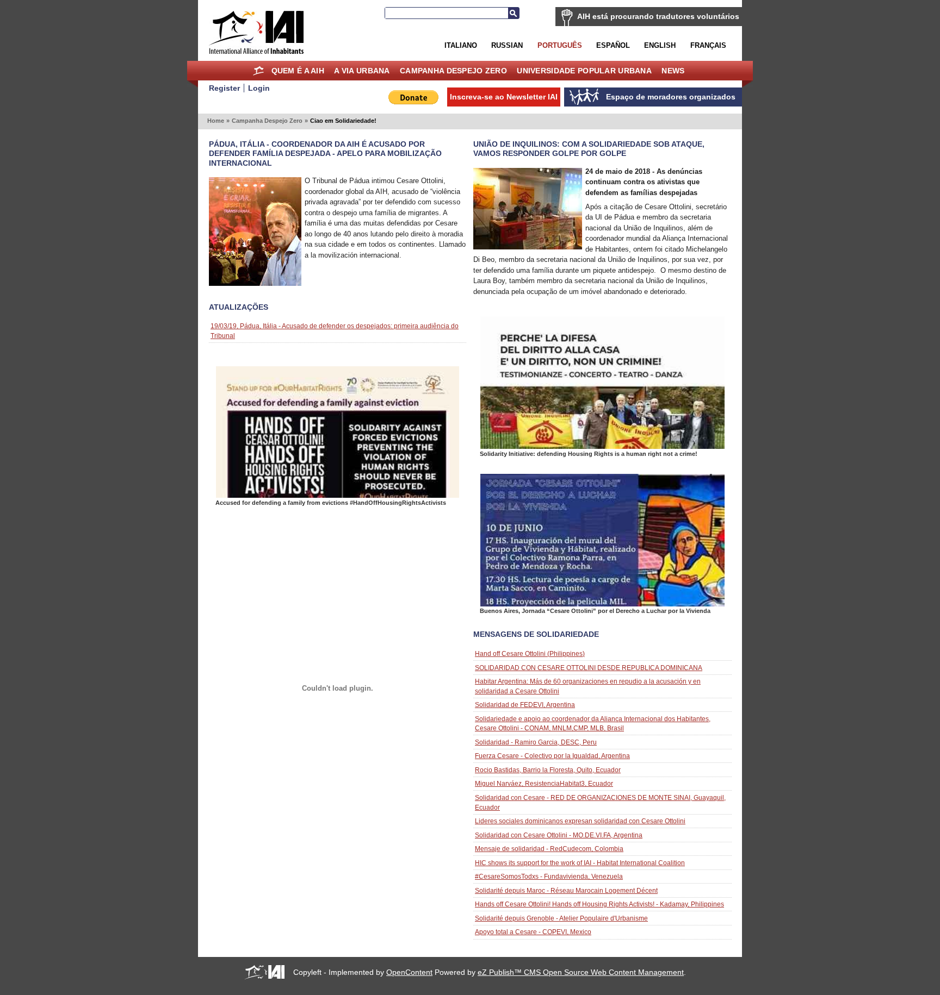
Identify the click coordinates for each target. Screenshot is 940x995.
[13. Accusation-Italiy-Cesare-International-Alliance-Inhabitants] (337, 495)
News (672, 70)
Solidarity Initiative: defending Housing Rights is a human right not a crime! (588, 453)
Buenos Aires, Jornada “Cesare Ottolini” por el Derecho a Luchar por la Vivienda (595, 611)
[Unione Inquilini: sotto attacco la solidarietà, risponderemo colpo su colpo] (527, 247)
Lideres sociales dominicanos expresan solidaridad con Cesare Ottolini (580, 820)
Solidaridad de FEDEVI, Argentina (525, 704)
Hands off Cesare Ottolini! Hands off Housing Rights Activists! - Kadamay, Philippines (599, 904)
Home (258, 70)
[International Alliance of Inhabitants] (256, 32)
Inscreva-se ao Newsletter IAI (504, 96)
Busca (513, 13)
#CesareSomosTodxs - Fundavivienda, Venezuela (549, 876)
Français (708, 45)
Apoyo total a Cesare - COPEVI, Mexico (533, 931)
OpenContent (409, 972)
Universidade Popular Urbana (584, 70)
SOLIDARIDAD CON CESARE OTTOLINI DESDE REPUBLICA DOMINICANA (588, 667)
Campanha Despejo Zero (453, 70)
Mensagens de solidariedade (536, 634)
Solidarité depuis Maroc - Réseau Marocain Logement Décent (566, 890)
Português (559, 45)
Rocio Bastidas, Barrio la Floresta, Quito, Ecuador (548, 769)
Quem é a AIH (297, 70)
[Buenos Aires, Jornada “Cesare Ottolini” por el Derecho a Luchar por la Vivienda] (602, 604)
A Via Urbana (361, 70)
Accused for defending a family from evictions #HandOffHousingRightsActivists (330, 502)
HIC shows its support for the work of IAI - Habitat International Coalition (580, 862)
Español (613, 45)
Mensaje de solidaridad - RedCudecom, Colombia (549, 848)
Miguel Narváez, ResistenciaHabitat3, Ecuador (544, 783)
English (660, 45)
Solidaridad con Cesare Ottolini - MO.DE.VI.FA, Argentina (558, 834)
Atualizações (238, 307)
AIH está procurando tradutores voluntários (658, 16)
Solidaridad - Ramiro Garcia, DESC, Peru (536, 742)
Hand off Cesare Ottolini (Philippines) (530, 653)
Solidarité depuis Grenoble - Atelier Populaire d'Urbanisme (561, 918)
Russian (507, 45)
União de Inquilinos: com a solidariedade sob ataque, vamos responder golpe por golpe (588, 149)
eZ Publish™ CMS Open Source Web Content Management (581, 972)
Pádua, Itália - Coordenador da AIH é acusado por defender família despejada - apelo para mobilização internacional (325, 153)
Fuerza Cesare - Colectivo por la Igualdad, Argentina (552, 755)
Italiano (460, 45)
